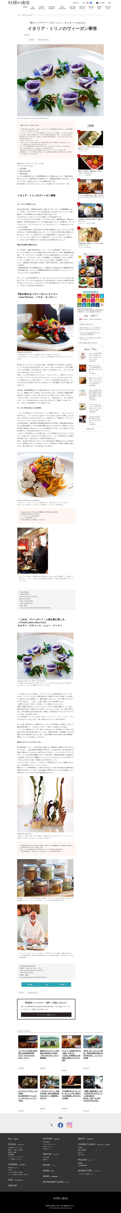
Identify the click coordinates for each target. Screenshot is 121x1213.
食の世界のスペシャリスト (15, 1147)
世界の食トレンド (12, 1167)
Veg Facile (61, 234)
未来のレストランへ (48, 1146)
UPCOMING (46, 1157)
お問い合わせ (81, 1154)
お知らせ (80, 1152)
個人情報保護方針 (82, 1165)
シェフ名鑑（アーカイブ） (15, 1159)
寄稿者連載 (11, 1154)
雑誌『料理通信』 (82, 1150)
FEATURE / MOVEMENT (27, 15)
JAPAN (10, 1170)
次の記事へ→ (63, 984)
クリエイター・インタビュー (15, 1156)
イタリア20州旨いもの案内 (15, 1172)
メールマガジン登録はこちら (46, 1014)
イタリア (31, 39)
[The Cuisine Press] (18, 2)
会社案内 (80, 1147)
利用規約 (80, 1163)
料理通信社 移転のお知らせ (86, 324)
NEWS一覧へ (90, 428)
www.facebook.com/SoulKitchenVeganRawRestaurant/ (35, 607)
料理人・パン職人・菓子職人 (15, 1150)
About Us (76, 3)
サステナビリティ (43, 39)
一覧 (46, 984)
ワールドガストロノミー (49, 1144)
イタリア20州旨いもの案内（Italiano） (18, 1174)
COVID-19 (46, 1149)
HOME (25, 7)
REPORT (45, 1159)
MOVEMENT (46, 1142)
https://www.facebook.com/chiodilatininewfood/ (33, 977)
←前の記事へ (29, 984)
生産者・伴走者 (12, 1152)
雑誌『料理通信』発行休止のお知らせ (88, 342)
